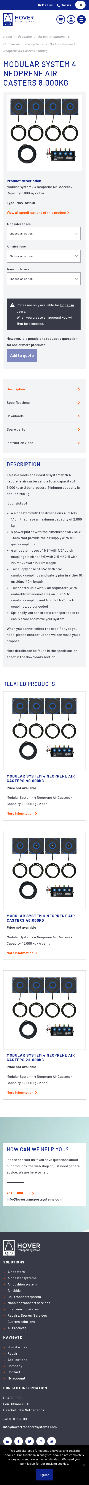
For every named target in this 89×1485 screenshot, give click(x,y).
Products (25, 36)
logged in (67, 305)
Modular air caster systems (23, 44)
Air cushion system (22, 1284)
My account (16, 1378)
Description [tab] (16, 389)
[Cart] (60, 19)
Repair (12, 1353)
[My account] (71, 19)
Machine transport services (29, 1303)
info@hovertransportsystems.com (30, 1427)
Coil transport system (24, 1297)
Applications (17, 1359)
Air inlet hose (16, 246)
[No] (83, 1465)
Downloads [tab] (15, 416)
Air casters (16, 1271)
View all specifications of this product (37, 212)
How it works (17, 1347)
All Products (17, 1328)
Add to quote (22, 355)
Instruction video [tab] (20, 443)
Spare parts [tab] (16, 429)
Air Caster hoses (19, 224)
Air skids (14, 1290)
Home (7, 36)
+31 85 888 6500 (19, 1193)
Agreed (44, 1475)
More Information (20, 813)
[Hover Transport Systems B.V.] (18, 19)
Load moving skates (23, 1309)
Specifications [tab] (18, 402)
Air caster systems (51, 36)
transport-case (18, 269)
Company (15, 1366)
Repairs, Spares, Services (27, 1315)
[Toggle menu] (81, 19)
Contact (14, 1372)
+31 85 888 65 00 (15, 1419)
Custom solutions (21, 1321)
